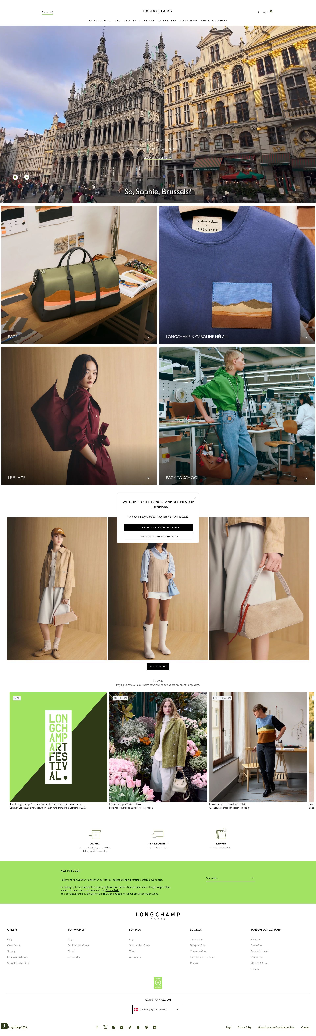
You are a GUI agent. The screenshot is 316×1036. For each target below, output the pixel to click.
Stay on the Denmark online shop (159, 537)
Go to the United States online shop (158, 527)
